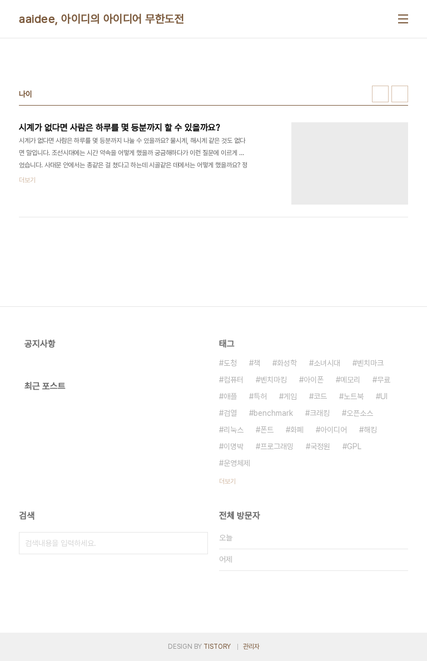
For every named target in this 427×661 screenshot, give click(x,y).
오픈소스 (359, 413)
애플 (230, 396)
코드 (320, 396)
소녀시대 (327, 363)
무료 (383, 379)
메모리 (350, 379)
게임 (290, 396)
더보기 (227, 481)
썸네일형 (380, 94)
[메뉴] (403, 19)
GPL (354, 446)
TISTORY (217, 646)
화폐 (297, 429)
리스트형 (399, 94)
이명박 (234, 446)
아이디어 (333, 429)
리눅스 (234, 429)
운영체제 (237, 463)
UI (384, 396)
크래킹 (320, 413)
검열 (230, 413)
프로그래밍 (277, 446)
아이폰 (314, 379)
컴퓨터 (234, 379)
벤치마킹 (273, 379)
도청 (230, 363)
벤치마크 (370, 363)
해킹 (370, 429)
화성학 (287, 363)
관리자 (251, 646)
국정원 (320, 446)
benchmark (273, 413)
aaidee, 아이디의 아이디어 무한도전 (101, 19)
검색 (196, 543)
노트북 (354, 396)
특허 (260, 396)
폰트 (267, 429)
